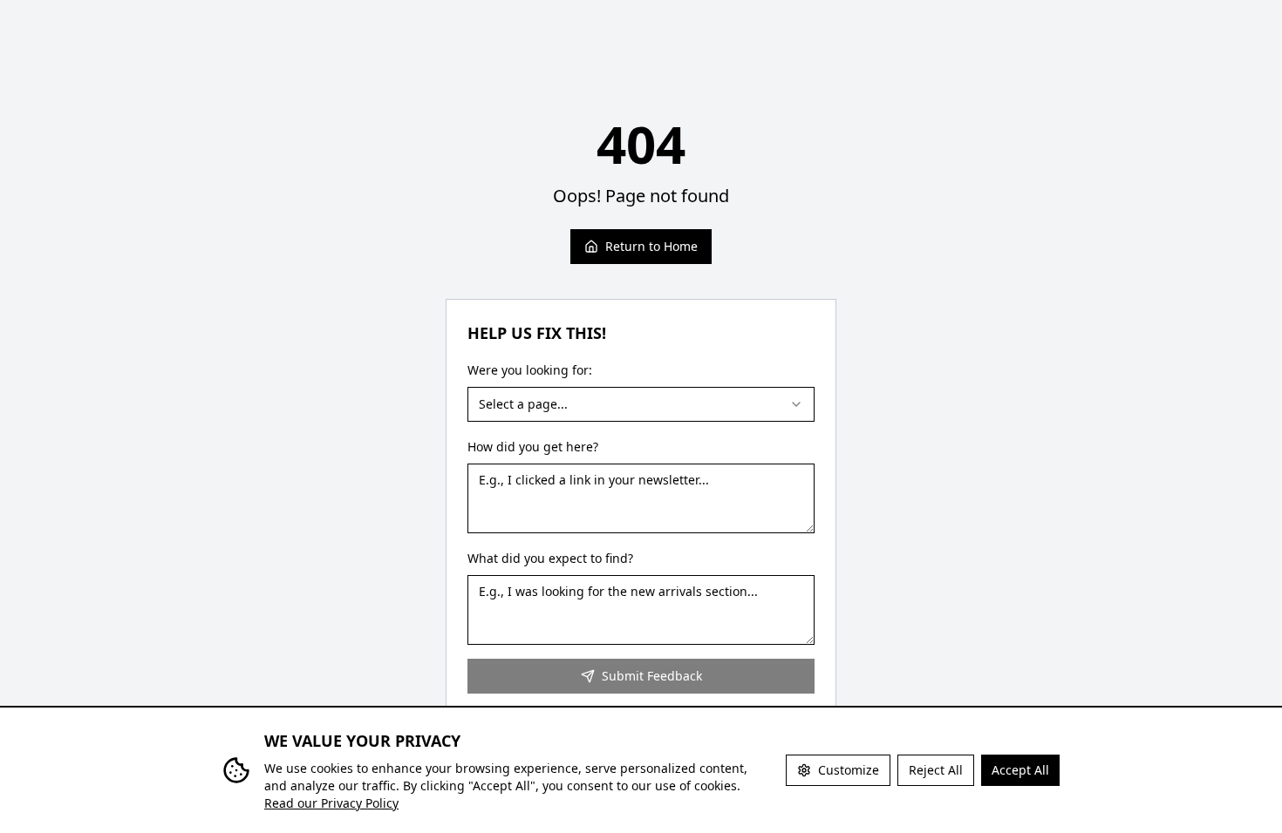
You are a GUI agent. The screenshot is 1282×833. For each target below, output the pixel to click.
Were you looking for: (529, 370)
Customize (848, 770)
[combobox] (641, 404)
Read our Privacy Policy (331, 803)
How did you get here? (532, 446)
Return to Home (651, 246)
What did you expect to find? (550, 558)
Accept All (1020, 770)
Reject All (936, 770)
